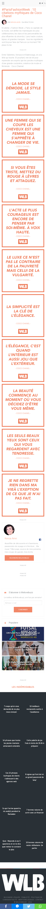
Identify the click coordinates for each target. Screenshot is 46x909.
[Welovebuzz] (10, 3)
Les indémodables (23, 687)
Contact (39, 900)
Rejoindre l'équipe (12, 897)
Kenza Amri (15, 22)
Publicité (26, 897)
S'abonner (23, 610)
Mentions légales (26, 900)
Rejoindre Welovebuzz (19, 558)
